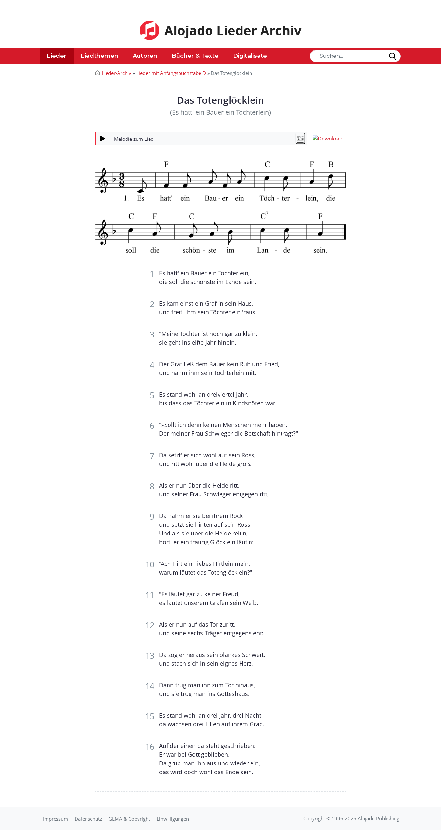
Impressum (55, 818)
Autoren (145, 55)
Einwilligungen (173, 818)
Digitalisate (250, 55)
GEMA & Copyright (129, 818)
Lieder (56, 55)
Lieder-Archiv (116, 73)
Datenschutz (88, 818)
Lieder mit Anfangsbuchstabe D (171, 73)
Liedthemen (99, 55)
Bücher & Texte (195, 55)
